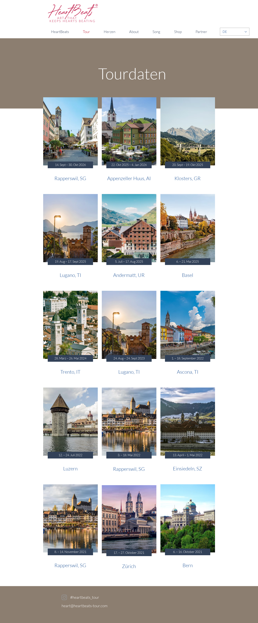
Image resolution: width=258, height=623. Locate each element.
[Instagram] (64, 597)
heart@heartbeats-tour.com (85, 605)
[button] (70, 165)
